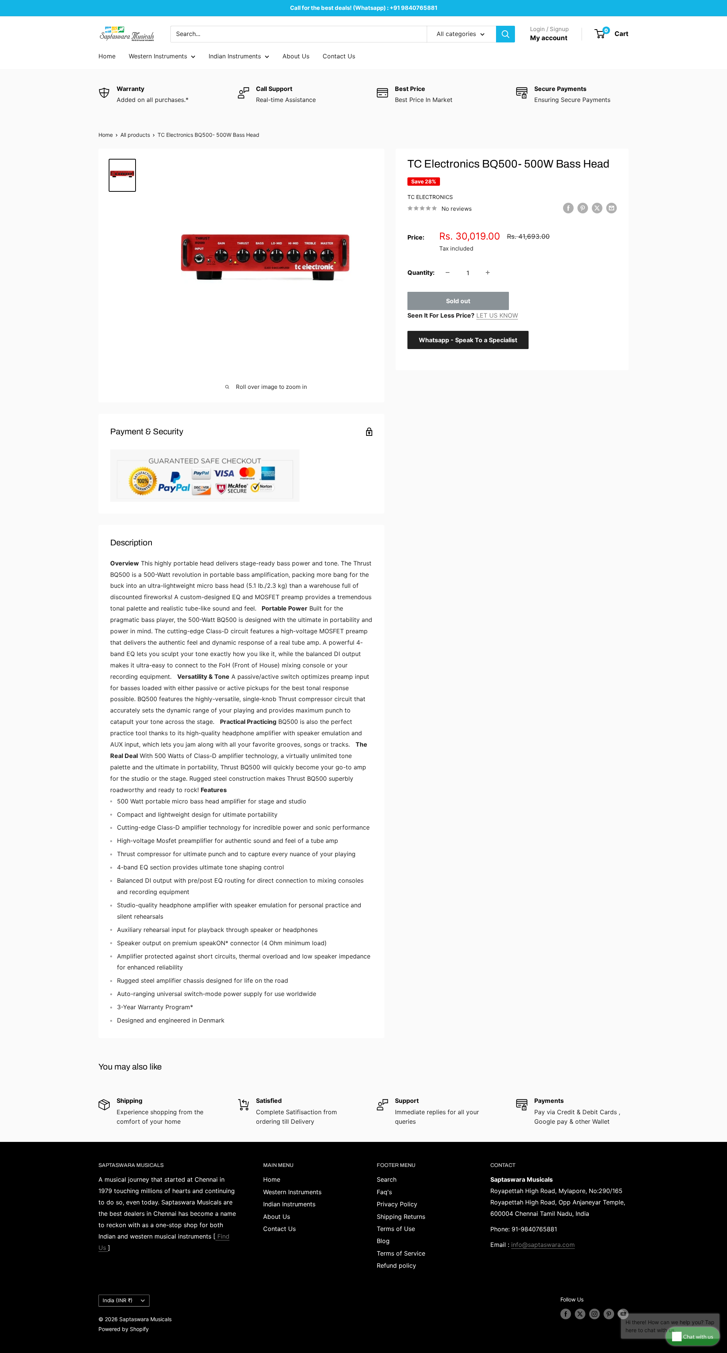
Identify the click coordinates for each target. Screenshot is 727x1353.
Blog (383, 1241)
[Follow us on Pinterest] (609, 1314)
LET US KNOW (497, 315)
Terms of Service (401, 1253)
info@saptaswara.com (543, 1244)
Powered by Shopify (123, 1329)
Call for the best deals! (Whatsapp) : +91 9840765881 (363, 7)
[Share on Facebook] (568, 208)
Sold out (458, 300)
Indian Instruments (235, 56)
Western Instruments (158, 56)
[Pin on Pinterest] (582, 208)
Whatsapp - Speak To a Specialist (468, 339)
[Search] (505, 34)
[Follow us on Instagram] (594, 1314)
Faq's (384, 1192)
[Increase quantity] (488, 272)
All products (135, 135)
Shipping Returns (401, 1216)
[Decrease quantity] (448, 272)
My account (549, 38)
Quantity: (421, 272)
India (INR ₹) (118, 1300)
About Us (295, 56)
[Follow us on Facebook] (565, 1314)
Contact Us (339, 56)
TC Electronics (430, 196)
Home (106, 56)
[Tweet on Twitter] (597, 208)
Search (386, 1179)
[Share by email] (611, 208)
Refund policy (396, 1265)
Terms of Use (396, 1228)
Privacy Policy (397, 1204)
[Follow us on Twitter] (580, 1314)
